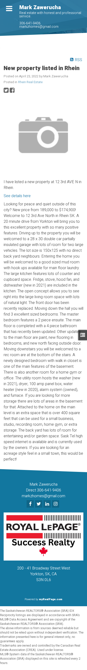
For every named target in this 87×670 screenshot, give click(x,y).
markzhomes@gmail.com (38, 26)
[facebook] (31, 504)
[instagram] (56, 504)
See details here (17, 196)
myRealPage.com (50, 599)
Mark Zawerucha (40, 7)
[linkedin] (48, 504)
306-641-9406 (30, 23)
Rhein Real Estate (30, 82)
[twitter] (39, 504)
